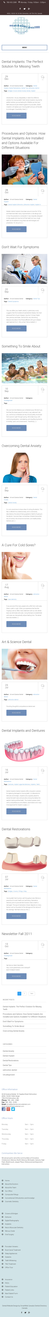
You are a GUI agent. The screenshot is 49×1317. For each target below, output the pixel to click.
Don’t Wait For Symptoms (20, 247)
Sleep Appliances (11, 1253)
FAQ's (7, 1283)
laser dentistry (12, 599)
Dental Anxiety (12, 502)
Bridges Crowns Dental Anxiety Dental (19, 91)
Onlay (25, 891)
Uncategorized (8, 400)
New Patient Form (11, 1293)
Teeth (38, 784)
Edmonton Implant (29, 204)
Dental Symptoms (13, 301)
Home (7, 1180)
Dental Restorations (15, 88)
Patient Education (11, 1286)
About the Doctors (11, 1184)
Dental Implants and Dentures (23, 731)
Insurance (8, 1279)
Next (31, 993)
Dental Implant (8, 1056)
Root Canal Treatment (13, 1250)
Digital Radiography (12, 1220)
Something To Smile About (21, 346)
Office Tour (9, 1267)
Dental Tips (24, 88)
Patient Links (9, 1290)
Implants (33, 784)
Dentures (10, 784)
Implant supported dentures (22, 784)
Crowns (15, 891)
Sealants (8, 1257)
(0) (43, 79)
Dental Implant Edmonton (15, 204)
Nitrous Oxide (10, 1231)
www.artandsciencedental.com (13, 1106)
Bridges (10, 891)
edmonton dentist (34, 88)
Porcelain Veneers (11, 1246)
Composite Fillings (11, 1194)
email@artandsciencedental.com (18, 1104)
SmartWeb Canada (27, 1306)
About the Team (10, 1187)
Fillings (20, 891)
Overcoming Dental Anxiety (21, 446)
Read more (16, 116)
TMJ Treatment (10, 1264)
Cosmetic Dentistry (12, 1201)
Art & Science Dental (16, 642)
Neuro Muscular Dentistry (14, 1227)
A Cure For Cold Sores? (18, 545)
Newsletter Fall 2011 (17, 934)
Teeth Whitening (10, 1260)
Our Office (8, 1191)
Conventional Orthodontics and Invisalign (20, 1198)
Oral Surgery (9, 1234)
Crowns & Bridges (11, 1213)
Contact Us (9, 1297)
